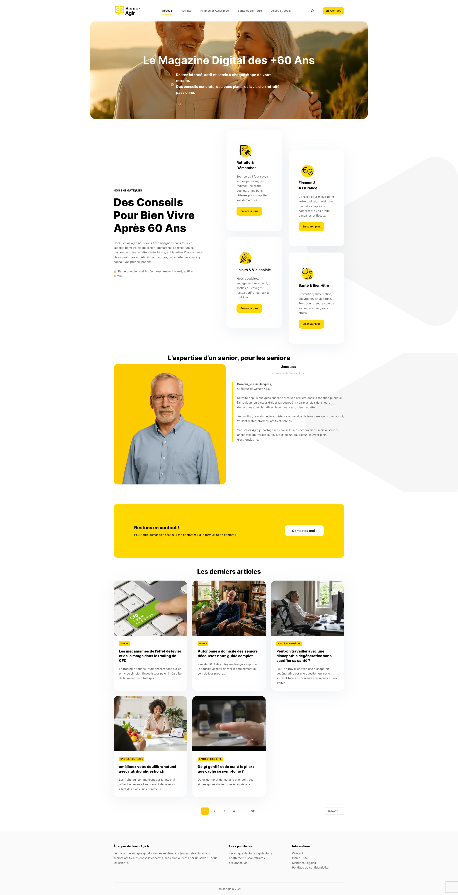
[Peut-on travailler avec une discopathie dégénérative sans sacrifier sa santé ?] (307, 608)
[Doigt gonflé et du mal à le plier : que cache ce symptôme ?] (229, 723)
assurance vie (238, 863)
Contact (335, 10)
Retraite (186, 10)
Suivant (333, 811)
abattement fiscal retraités (247, 858)
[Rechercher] (312, 10)
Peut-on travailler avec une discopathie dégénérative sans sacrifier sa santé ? (304, 656)
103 (253, 810)
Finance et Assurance (214, 10)
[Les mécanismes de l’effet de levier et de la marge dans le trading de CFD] (150, 608)
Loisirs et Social (281, 10)
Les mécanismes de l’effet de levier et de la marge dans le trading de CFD (150, 656)
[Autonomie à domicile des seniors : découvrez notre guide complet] (229, 608)
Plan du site (300, 858)
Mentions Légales (304, 863)
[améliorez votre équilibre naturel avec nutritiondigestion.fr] (150, 723)
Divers (124, 643)
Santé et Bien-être (250, 10)
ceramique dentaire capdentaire (250, 853)
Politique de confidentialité (310, 867)
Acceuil (167, 10)
